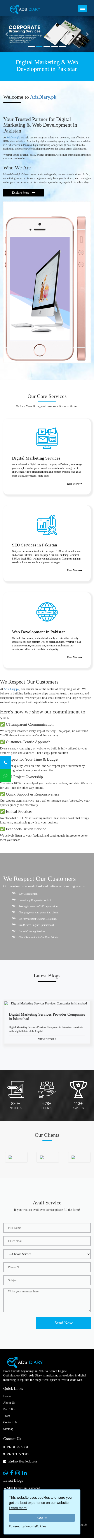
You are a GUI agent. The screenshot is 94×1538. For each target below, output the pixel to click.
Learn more (18, 1507)
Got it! (42, 1518)
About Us (9, 1402)
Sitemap (8, 1429)
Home (7, 1396)
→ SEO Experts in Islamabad (21, 1488)
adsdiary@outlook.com (22, 1461)
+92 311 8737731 (17, 1447)
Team (6, 1415)
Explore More (21, 192)
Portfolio (8, 1409)
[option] (47, 1025)
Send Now (63, 1322)
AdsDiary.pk (43, 97)
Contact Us (10, 1422)
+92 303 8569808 (17, 1454)
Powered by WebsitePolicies (27, 1526)
